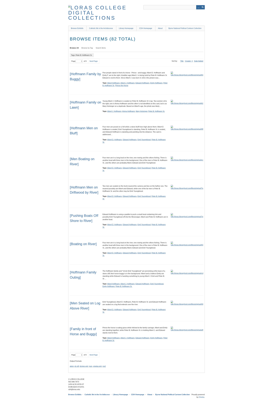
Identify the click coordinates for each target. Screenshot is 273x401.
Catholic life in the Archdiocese (101, 28)
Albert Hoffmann (113, 83)
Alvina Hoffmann (128, 111)
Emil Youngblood (144, 140)
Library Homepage (126, 28)
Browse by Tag (87, 48)
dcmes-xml (84, 366)
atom (72, 366)
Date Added (198, 61)
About (160, 28)
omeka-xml (97, 366)
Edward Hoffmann (142, 83)
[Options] (198, 7)
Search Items (101, 48)
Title (182, 61)
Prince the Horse (121, 86)
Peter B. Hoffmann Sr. (156, 111)
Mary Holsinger (141, 111)
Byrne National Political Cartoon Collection (184, 28)
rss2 (104, 366)
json (90, 366)
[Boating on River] (83, 244)
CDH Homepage (145, 28)
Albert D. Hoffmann (114, 140)
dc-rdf (77, 366)
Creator (188, 61)
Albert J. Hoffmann (127, 83)
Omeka (201, 397)
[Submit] (202, 7)
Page (73, 61)
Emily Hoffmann (156, 83)
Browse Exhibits (77, 28)
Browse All (74, 48)
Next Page (94, 61)
